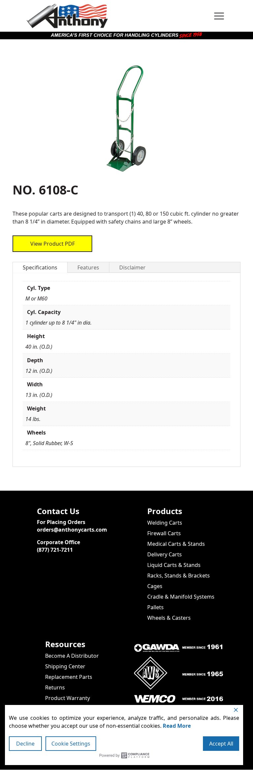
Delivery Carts (164, 554)
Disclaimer (132, 267)
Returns (55, 687)
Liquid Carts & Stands (174, 565)
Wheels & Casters (169, 617)
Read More (177, 725)
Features (88, 267)
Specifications (40, 267)
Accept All (221, 743)
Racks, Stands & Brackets (178, 575)
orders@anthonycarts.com (72, 529)
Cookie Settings (70, 743)
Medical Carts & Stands (176, 543)
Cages (154, 586)
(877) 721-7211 (55, 549)
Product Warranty (67, 698)
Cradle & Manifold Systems (180, 596)
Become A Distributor (72, 655)
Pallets (155, 607)
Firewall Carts (164, 533)
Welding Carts (164, 522)
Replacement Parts (68, 677)
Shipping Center (65, 666)
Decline (25, 743)
